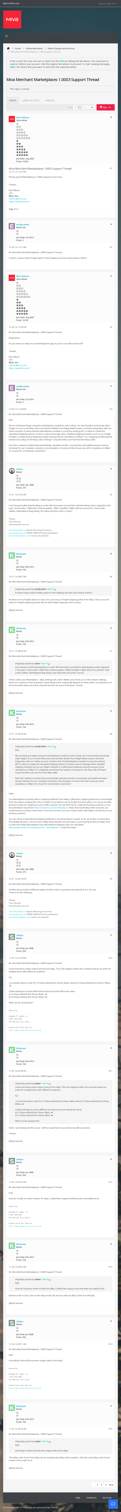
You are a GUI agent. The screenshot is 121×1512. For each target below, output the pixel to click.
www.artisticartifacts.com (19, 536)
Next (111, 1484)
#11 (110, 1070)
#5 (111, 494)
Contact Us (91, 1497)
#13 (110, 1266)
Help (78, 1497)
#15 (110, 1428)
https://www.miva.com (19, 201)
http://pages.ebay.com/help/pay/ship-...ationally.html (34, 827)
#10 (110, 957)
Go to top (107, 1497)
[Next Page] (92, 107)
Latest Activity (31, 100)
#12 (110, 1182)
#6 (111, 576)
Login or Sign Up (106, 3)
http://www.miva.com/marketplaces (51, 807)
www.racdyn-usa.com (18, 533)
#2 (111, 247)
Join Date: (20, 158)
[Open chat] (113, 1504)
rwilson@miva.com (17, 198)
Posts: (19, 161)
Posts (12, 100)
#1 (111, 168)
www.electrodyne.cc (17, 530)
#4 (111, 409)
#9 (111, 878)
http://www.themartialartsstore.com (25, 1030)
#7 (111, 651)
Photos (50, 100)
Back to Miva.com (11, 3)
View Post (51, 589)
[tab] (12, 100)
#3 (111, 327)
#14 (110, 1344)
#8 (111, 733)
